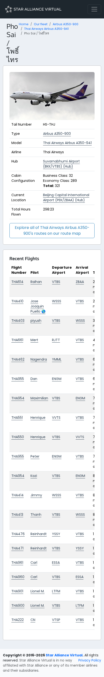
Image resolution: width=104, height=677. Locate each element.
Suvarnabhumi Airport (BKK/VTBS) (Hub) (61, 164)
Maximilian (39, 398)
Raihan (36, 281)
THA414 (17, 495)
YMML (56, 359)
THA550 (17, 437)
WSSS (56, 301)
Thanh (35, 514)
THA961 (17, 562)
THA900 (17, 605)
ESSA (56, 562)
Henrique (37, 417)
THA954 (17, 398)
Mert (34, 340)
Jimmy (36, 495)
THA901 (17, 591)
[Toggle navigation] (94, 9)
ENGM (56, 378)
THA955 (17, 378)
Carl (33, 562)
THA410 (17, 301)
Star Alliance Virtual (64, 655)
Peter (34, 456)
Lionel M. (37, 591)
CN (32, 619)
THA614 (17, 281)
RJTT (56, 340)
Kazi (33, 475)
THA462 (17, 359)
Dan (33, 378)
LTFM (56, 591)
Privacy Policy (89, 660)
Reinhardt (38, 534)
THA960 (17, 576)
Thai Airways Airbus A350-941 (46, 29)
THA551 (17, 417)
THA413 (17, 514)
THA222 (17, 619)
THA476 (18, 534)
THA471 (17, 548)
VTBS (56, 281)
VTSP (56, 619)
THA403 (17, 320)
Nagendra (38, 359)
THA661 (17, 340)
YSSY (56, 534)
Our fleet (40, 24)
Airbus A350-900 (65, 24)
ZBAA (80, 281)
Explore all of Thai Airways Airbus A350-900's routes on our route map (52, 230)
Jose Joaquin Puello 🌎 (37, 306)
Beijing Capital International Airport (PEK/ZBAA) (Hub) (66, 197)
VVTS (56, 417)
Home (24, 24)
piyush (35, 320)
